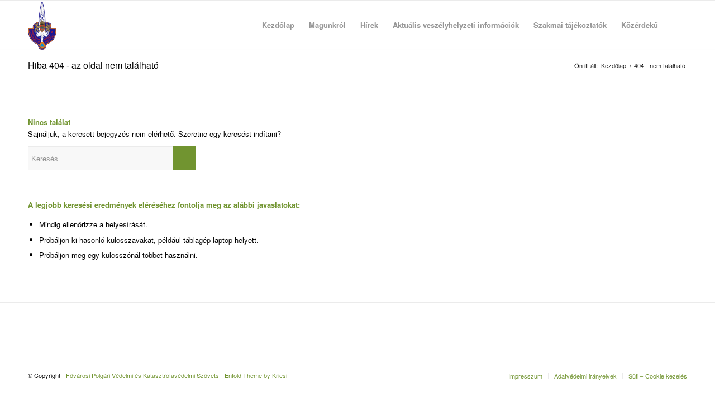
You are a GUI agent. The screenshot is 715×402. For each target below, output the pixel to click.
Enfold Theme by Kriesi (256, 375)
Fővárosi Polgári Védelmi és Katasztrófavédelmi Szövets (142, 375)
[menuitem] (278, 25)
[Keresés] (676, 25)
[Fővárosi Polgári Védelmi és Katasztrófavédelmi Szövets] (42, 25)
